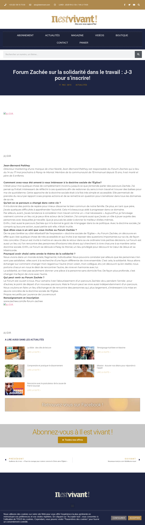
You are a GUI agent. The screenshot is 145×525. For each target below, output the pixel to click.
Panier (84, 42)
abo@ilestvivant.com (42, 5)
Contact (62, 42)
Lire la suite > (34, 352)
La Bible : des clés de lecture (39, 348)
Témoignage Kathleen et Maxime (111, 348)
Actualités (52, 35)
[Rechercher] (138, 54)
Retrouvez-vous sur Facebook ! (72, 404)
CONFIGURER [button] (119, 518)
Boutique (122, 35)
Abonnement (25, 35)
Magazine (77, 35)
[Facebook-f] (125, 5)
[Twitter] (129, 5)
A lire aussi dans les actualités (24, 339)
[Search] (139, 5)
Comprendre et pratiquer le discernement (45, 365)
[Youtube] (134, 5)
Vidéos (99, 35)
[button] (72, 505)
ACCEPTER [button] (135, 518)
